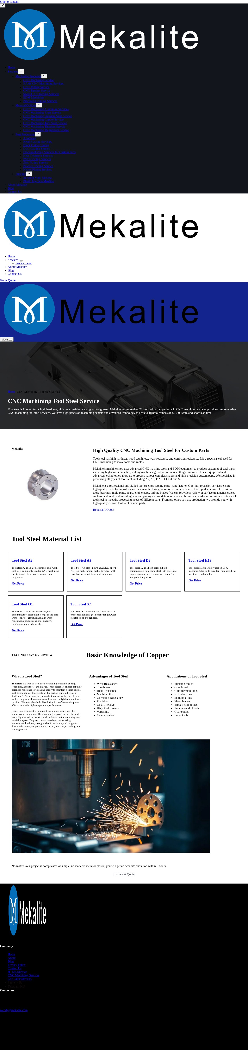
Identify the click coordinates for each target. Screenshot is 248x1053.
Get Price (18, 583)
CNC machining (186, 409)
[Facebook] (2, 1041)
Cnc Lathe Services (20, 978)
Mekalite (115, 409)
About (12, 957)
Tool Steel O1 (22, 604)
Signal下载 (15, 982)
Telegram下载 (16, 986)
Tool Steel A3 (81, 560)
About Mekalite (17, 266)
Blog (11, 270)
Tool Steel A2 (22, 560)
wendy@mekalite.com (14, 1010)
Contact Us (15, 273)
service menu (24, 263)
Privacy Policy (17, 964)
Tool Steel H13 (200, 560)
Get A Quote (8, 280)
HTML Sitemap (17, 971)
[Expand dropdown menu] (21, 260)
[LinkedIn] (14, 1041)
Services (13, 259)
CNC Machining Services (23, 975)
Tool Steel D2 (140, 560)
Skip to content (9, 1)
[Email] (10, 1041)
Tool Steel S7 (81, 604)
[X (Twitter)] (6, 1041)
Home (11, 256)
